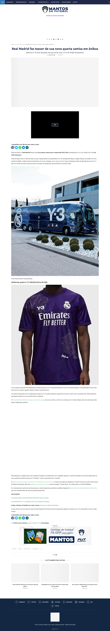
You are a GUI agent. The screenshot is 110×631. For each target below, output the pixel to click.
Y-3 (41, 548)
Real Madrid (35, 548)
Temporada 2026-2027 (21, 2)
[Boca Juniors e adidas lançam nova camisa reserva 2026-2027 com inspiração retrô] (85, 572)
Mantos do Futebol (15, 44)
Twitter (49, 505)
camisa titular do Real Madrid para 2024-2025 (83, 488)
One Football (27, 548)
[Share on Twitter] (54, 554)
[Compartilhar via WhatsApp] (19, 147)
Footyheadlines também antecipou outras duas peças (28, 400)
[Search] (109, 2)
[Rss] (60, 39)
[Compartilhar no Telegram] (23, 147)
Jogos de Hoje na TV (43, 2)
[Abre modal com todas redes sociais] (27, 147)
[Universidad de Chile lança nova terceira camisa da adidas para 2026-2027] (25, 572)
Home (2, 2)
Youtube (55, 505)
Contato (75, 2)
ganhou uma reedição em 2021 (39, 484)
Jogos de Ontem (55, 2)
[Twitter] (49, 39)
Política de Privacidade (70, 624)
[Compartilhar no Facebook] (12, 147)
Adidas (20, 548)
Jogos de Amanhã (66, 2)
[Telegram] (58, 39)
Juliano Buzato (51, 55)
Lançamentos (9, 2)
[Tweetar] (16, 147)
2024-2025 (14, 548)
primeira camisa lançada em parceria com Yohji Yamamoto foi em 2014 (33, 482)
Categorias (32, 2)
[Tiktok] (62, 39)
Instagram (43, 505)
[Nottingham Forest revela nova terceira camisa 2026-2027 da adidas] (55, 572)
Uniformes (22, 44)
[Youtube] (53, 39)
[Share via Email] (56, 554)
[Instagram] (51, 39)
